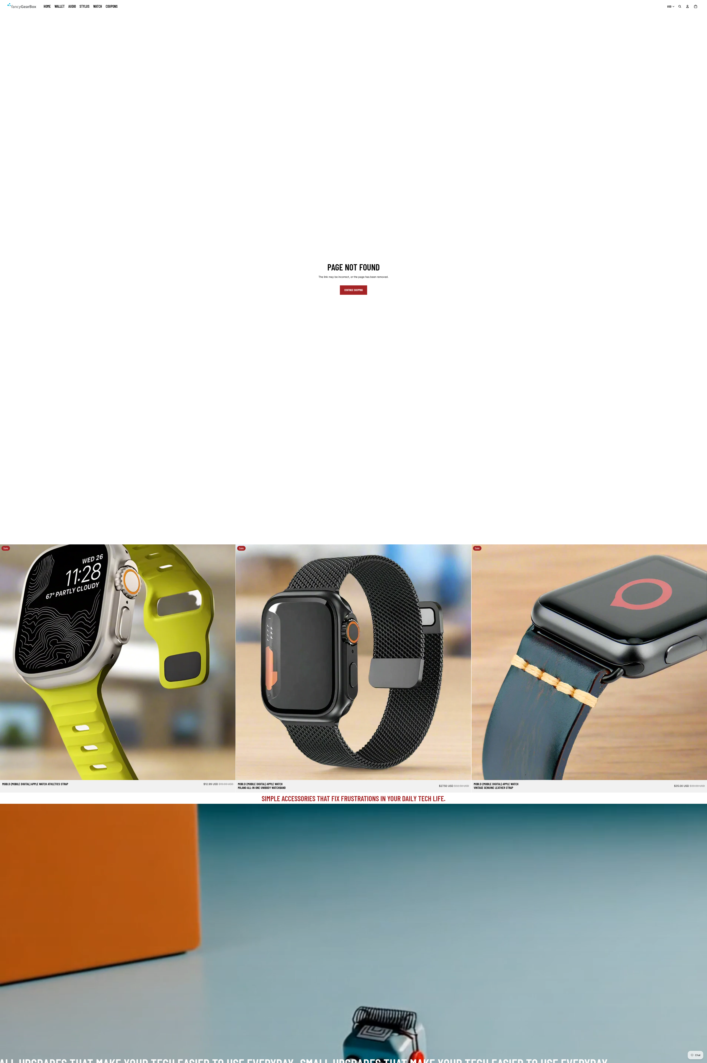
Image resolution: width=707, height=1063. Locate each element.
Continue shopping (353, 290)
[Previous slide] (5, 662)
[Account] (687, 6)
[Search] (680, 6)
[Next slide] (229, 662)
